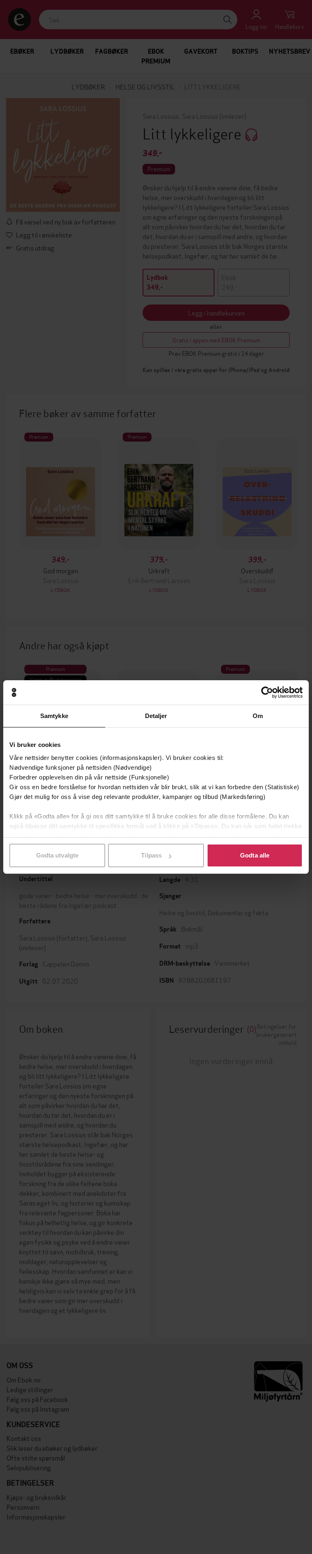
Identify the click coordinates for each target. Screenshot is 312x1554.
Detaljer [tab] (156, 715)
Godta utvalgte (57, 855)
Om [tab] (258, 715)
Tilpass (151, 855)
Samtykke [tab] (54, 715)
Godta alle (254, 855)
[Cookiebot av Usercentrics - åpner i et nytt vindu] (267, 692)
